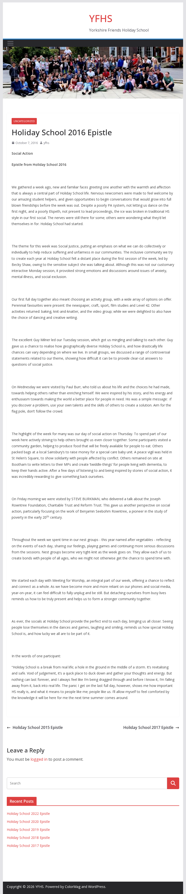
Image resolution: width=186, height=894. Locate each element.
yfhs (46, 143)
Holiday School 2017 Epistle (148, 727)
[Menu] (10, 43)
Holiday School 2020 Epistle (28, 821)
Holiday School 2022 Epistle (28, 813)
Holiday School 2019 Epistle (28, 829)
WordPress (96, 886)
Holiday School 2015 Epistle (38, 727)
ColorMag (72, 886)
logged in (39, 759)
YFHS (100, 18)
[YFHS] (93, 50)
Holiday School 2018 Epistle (28, 837)
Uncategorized (24, 121)
